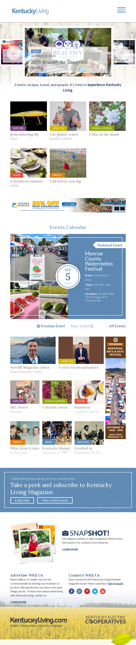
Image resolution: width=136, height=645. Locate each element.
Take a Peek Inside (54, 500)
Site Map (57, 625)
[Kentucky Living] (31, 11)
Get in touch (115, 583)
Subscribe (22, 500)
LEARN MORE (18, 602)
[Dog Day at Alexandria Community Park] (39, 276)
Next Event (80, 326)
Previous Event (52, 326)
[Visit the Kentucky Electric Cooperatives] (105, 620)
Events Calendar (68, 227)
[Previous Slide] (14, 53)
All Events (117, 326)
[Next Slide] (122, 53)
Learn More (70, 549)
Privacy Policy (28, 625)
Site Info (44, 625)
